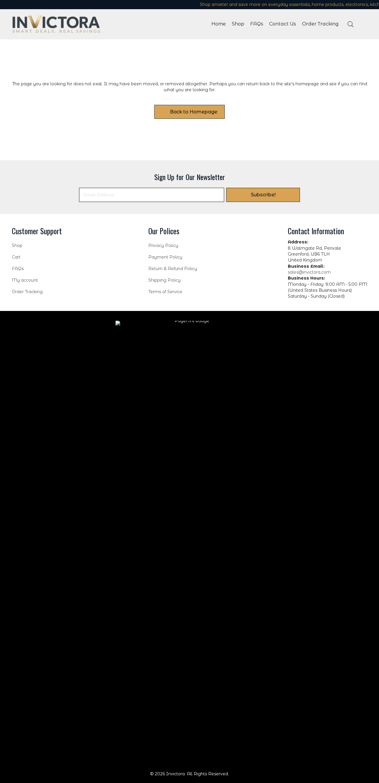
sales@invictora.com (309, 272)
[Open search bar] (351, 24)
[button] (263, 195)
